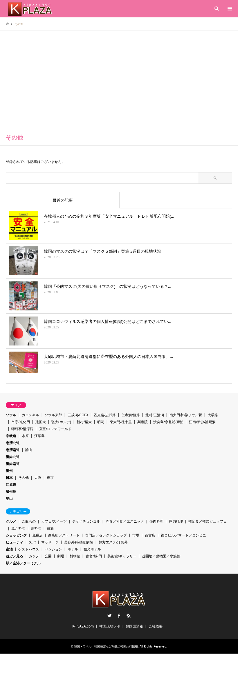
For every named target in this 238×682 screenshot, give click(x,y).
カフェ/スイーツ (54, 521)
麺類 (50, 528)
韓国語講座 (134, 626)
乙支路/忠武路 (105, 414)
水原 (25, 435)
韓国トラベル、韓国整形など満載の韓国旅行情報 (106, 646)
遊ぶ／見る (14, 556)
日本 (9, 477)
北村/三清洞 (154, 414)
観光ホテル (92, 549)
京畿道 (11, 435)
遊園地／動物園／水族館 (161, 556)
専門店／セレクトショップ (106, 535)
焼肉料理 (156, 521)
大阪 (37, 477)
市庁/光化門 (20, 421)
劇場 (60, 556)
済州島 (11, 491)
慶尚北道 (13, 456)
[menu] (229, 8)
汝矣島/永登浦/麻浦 (168, 421)
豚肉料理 (176, 521)
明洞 (100, 421)
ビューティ (14, 542)
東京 (50, 477)
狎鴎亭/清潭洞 (22, 428)
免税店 (37, 535)
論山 (28, 449)
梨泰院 (142, 421)
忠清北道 (13, 442)
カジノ (34, 556)
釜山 (9, 498)
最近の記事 (63, 200)
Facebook (119, 616)
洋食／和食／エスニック (125, 521)
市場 (135, 535)
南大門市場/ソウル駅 (186, 414)
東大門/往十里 (121, 421)
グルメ (11, 521)
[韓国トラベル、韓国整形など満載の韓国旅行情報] (30, 8)
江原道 (11, 484)
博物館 (75, 556)
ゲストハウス (28, 549)
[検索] (216, 8)
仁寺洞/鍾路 (130, 414)
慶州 (9, 470)
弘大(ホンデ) (61, 421)
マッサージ (50, 542)
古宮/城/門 (94, 556)
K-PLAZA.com (83, 626)
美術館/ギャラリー (121, 556)
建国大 (40, 421)
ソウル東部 (53, 414)
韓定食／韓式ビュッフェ (207, 521)
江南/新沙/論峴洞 (202, 421)
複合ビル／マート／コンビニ (183, 535)
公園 (48, 556)
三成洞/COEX (78, 414)
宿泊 (9, 549)
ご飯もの (29, 521)
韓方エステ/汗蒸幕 (113, 542)
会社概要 (156, 626)
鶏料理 (36, 528)
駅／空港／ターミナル (23, 563)
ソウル (11, 414)
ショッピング (16, 535)
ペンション (53, 549)
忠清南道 (13, 449)
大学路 (213, 414)
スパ (32, 542)
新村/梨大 (84, 421)
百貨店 (150, 535)
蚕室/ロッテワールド (55, 428)
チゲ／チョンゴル (86, 521)
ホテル (73, 549)
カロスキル (30, 414)
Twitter (109, 616)
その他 (23, 477)
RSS (129, 616)
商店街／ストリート (64, 535)
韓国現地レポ (109, 626)
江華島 (39, 435)
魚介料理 (18, 528)
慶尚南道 (13, 463)
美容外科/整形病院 (78, 542)
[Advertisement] (119, 85)
